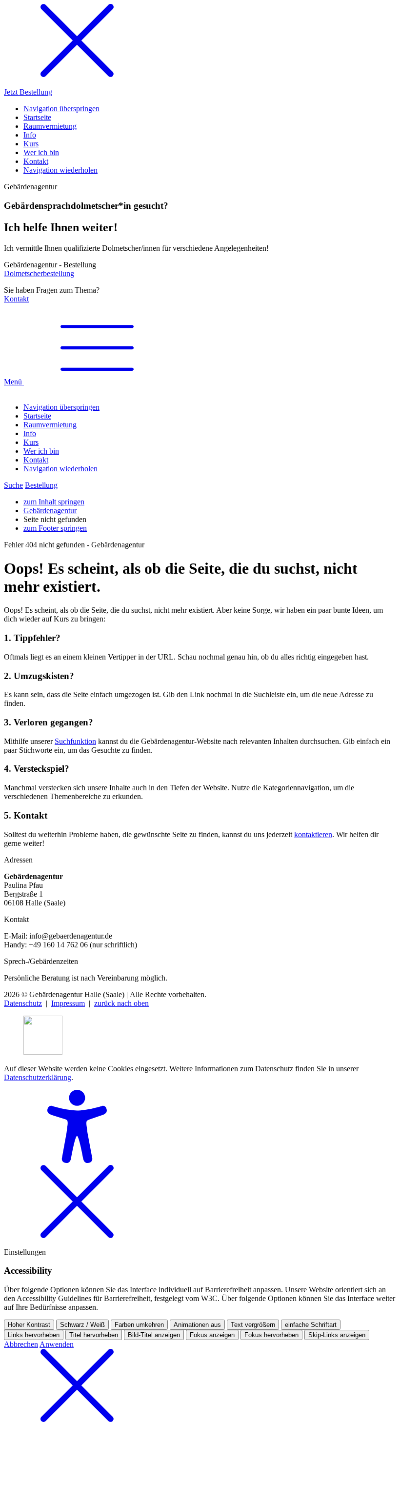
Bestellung (41, 485)
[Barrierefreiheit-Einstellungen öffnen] (77, 1160)
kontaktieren (313, 834)
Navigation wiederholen (60, 468)
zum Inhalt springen (53, 502)
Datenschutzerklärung (37, 1077)
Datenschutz (23, 1003)
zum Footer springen (55, 528)
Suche (13, 485)
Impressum (68, 1003)
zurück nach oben (121, 1003)
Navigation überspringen (61, 407)
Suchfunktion (75, 741)
